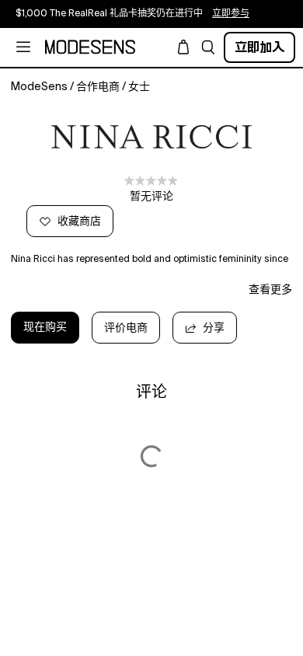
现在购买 (45, 327)
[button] (208, 47)
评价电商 (126, 328)
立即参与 (230, 14)
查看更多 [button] (270, 289)
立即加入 (259, 47)
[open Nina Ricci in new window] (151, 137)
